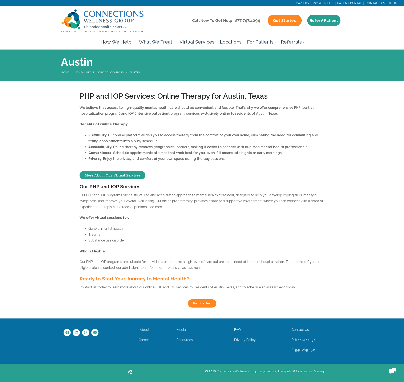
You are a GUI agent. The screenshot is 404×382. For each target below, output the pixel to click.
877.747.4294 (247, 20)
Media (181, 330)
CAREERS (302, 3)
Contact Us (300, 330)
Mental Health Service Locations (99, 72)
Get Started (285, 20)
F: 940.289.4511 (303, 350)
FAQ (237, 330)
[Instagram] (85, 332)
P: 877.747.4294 (303, 340)
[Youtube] (94, 332)
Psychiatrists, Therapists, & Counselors (285, 371)
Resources (184, 340)
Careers (144, 340)
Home (65, 72)
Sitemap (319, 371)
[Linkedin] (76, 332)
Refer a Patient (324, 20)
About (144, 330)
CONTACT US (375, 3)
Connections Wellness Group (237, 371)
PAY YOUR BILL (323, 3)
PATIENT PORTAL (349, 3)
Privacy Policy (245, 340)
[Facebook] (67, 332)
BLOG (393, 3)
